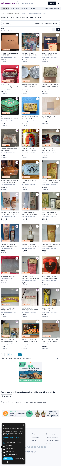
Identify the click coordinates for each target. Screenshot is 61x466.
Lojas (17, 8)
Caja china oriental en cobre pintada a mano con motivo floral (9, 118)
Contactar (48, 443)
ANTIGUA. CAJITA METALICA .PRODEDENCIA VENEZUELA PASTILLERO (50, 86)
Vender (32, 8)
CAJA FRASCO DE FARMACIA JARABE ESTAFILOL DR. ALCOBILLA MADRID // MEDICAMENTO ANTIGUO (51, 245)
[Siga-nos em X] (32, 447)
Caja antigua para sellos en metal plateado (9, 149)
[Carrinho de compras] (59, 3)
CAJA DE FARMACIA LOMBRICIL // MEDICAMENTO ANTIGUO (50, 309)
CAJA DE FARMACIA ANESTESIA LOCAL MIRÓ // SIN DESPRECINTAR (30, 213)
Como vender (35, 437)
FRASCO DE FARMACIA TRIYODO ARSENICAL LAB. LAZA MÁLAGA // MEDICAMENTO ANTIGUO (9, 341)
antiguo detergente (40, 402)
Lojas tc (34, 440)
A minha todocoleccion (52, 8)
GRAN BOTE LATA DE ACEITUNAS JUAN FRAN (29, 149)
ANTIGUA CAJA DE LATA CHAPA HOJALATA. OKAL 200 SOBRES (29, 341)
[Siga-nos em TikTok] (42, 447)
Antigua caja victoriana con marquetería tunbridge (9, 181)
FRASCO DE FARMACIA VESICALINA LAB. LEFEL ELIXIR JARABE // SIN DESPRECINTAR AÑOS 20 (9, 245)
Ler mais (9, 434)
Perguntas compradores (52, 440)
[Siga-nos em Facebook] (28, 447)
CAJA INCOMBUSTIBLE (8, 276)
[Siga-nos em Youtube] (38, 447)
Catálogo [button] (5, 8)
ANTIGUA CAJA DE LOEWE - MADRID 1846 (10, 54)
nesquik (31, 402)
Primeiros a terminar (51, 23)
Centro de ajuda (51, 434)
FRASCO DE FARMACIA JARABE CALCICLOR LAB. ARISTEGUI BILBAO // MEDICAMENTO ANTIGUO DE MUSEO (50, 213)
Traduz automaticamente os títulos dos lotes (17, 358)
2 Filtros (6, 23)
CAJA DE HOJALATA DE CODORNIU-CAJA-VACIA (29, 54)
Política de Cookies (31, 453)
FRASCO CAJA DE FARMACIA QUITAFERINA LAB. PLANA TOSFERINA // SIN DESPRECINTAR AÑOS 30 (10, 213)
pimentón (19, 402)
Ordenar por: (39, 23)
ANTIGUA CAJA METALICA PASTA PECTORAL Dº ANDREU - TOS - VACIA (30, 118)
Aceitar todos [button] (8, 458)
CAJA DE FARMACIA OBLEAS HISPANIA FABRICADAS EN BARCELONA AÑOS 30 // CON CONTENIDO (50, 341)
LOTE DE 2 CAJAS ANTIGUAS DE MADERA (49, 149)
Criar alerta (7, 396)
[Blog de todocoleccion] (45, 447)
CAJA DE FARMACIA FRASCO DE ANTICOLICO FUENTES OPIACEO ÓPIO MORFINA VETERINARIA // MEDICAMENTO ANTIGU (51, 181)
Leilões (12, 8)
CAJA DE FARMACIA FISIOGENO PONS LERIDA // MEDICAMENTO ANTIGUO (30, 277)
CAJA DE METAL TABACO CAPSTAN (29, 181)
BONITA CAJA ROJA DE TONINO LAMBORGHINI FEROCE (49, 277)
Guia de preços (24, 8)
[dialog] (13, 443)
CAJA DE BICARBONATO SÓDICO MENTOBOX (49, 54)
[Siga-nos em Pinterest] (35, 447)
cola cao (25, 402)
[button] (13, 438)
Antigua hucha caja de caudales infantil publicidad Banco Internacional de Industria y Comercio (9, 86)
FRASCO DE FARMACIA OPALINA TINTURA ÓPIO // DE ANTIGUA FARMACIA (30, 245)
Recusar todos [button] (19, 458)
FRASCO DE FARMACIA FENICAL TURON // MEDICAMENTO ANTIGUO (9, 309)
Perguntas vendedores (52, 437)
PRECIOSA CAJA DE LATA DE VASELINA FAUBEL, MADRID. (29, 86)
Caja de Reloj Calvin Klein (49, 117)
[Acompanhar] (16, 35)
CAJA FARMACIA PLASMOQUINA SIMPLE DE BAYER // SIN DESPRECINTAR (30, 309)
